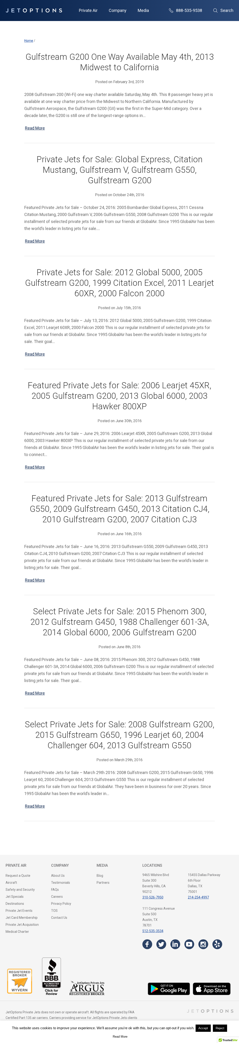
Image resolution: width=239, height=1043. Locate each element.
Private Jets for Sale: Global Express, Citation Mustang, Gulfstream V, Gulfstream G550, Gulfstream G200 (120, 170)
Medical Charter (17, 931)
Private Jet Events (19, 910)
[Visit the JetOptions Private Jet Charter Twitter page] (161, 944)
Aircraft (11, 882)
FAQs (55, 889)
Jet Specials (15, 896)
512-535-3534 (152, 931)
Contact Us (59, 917)
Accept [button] (203, 1028)
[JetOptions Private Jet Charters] (34, 10)
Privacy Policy (61, 903)
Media (143, 10)
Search (226, 10)
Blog (100, 875)
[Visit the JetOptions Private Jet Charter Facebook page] (147, 944)
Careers (57, 896)
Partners (103, 882)
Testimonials (60, 882)
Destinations (15, 903)
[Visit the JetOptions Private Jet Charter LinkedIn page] (175, 944)
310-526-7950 (152, 897)
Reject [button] (220, 1028)
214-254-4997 (198, 897)
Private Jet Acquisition (22, 924)
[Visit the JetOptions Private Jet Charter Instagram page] (203, 944)
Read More (35, 128)
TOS (54, 910)
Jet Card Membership (22, 917)
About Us (58, 875)
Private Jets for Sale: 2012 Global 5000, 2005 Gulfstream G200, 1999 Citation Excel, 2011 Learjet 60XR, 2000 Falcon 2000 (119, 283)
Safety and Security (20, 889)
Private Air (88, 10)
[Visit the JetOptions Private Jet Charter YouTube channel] (189, 944)
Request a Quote (18, 875)
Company (118, 10)
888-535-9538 (189, 10)
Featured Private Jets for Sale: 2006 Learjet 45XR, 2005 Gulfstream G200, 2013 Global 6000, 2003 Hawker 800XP (119, 396)
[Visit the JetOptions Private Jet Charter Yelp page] (217, 944)
